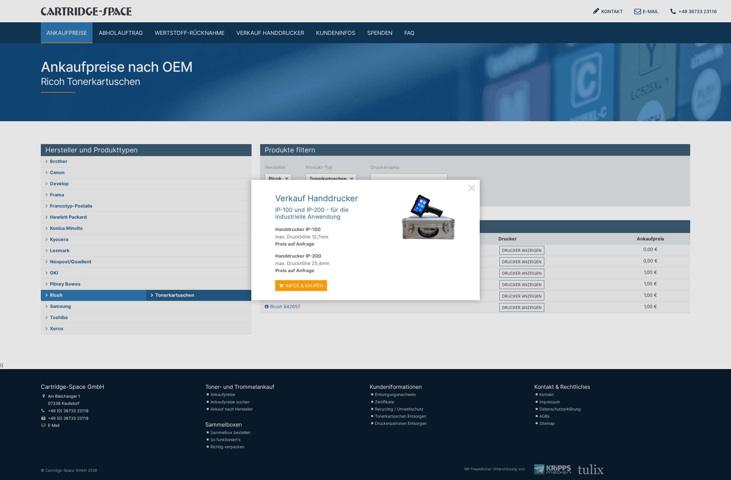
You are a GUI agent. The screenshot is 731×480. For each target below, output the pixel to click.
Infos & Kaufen (303, 285)
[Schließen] (471, 187)
